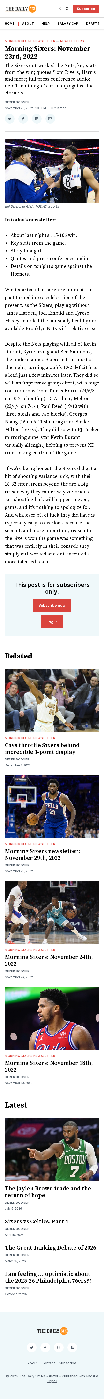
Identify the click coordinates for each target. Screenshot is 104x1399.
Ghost (90, 1376)
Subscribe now (52, 605)
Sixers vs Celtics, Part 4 (36, 1221)
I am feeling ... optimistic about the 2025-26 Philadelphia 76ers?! (48, 1278)
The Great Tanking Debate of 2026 (50, 1248)
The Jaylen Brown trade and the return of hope (48, 1192)
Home (10, 23)
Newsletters (72, 41)
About (28, 23)
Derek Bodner (17, 102)
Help (46, 23)
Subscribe (86, 9)
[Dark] (61, 8)
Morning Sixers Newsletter (30, 41)
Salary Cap (68, 23)
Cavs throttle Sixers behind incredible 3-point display (42, 749)
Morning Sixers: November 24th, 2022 (49, 961)
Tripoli (52, 1381)
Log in (52, 621)
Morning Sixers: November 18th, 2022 (49, 1066)
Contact (48, 1363)
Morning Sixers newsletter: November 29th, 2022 (42, 855)
